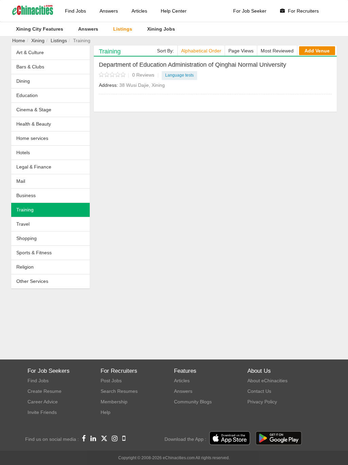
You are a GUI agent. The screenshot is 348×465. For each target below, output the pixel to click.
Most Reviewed (277, 50)
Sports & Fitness (34, 252)
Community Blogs (193, 401)
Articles (139, 11)
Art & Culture (30, 52)
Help (105, 412)
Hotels (23, 152)
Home (18, 40)
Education (27, 95)
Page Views (241, 50)
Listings (59, 40)
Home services (32, 138)
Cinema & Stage (33, 109)
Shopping (26, 238)
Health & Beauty (33, 124)
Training (25, 209)
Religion (25, 267)
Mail (20, 181)
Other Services (32, 281)
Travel (23, 224)
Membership (114, 401)
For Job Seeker (249, 11)
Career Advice (43, 401)
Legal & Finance (33, 167)
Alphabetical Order (201, 50)
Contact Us (259, 391)
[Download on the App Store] (230, 438)
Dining (23, 81)
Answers (109, 11)
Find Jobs (75, 11)
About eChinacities (267, 380)
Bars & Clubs (30, 66)
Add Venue (317, 50)
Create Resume (45, 391)
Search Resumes (119, 391)
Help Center (174, 11)
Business (26, 195)
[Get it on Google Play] (278, 438)
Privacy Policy (262, 401)
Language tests (179, 75)
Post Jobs (111, 380)
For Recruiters (302, 11)
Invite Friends (42, 412)
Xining (38, 40)
